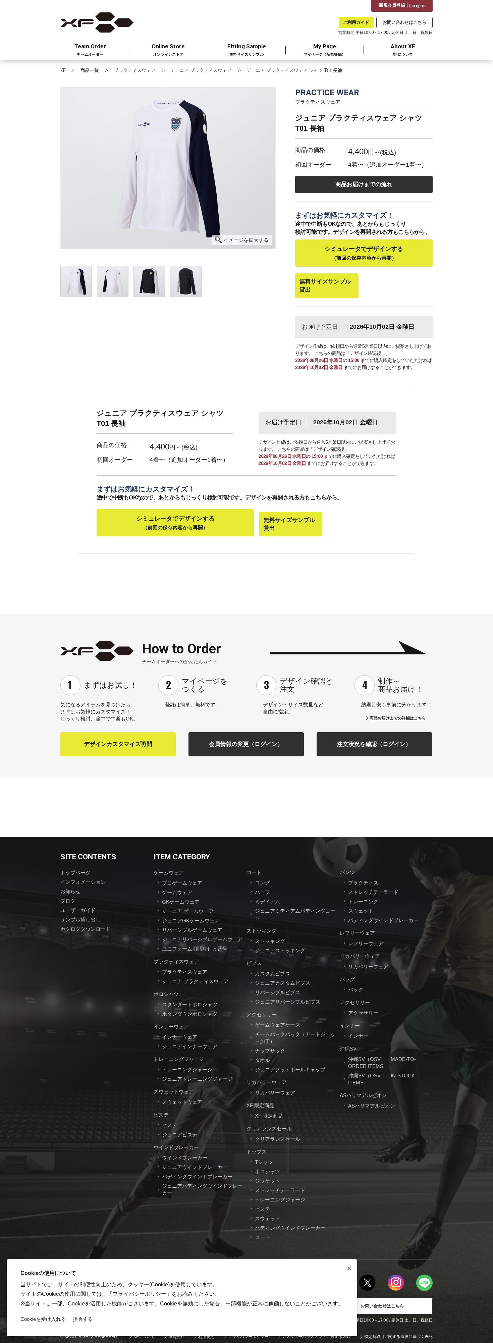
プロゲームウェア (182, 883)
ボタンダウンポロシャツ (189, 1014)
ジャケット (267, 1181)
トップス (256, 1151)
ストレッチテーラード (280, 1190)
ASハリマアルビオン (363, 1095)
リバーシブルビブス (277, 992)
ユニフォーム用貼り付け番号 (194, 949)
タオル (262, 1060)
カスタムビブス (272, 973)
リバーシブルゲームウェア (192, 930)
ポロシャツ (166, 994)
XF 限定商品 (260, 1105)
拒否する (83, 1319)
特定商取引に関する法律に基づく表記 (398, 1336)
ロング (262, 882)
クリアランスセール (269, 1128)
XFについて (144, 1336)
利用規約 (206, 1336)
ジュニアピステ (179, 1134)
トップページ (75, 872)
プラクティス (363, 882)
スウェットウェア (174, 1091)
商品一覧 (89, 70)
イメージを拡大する (246, 240)
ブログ (67, 901)
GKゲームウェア (181, 902)
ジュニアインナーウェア (189, 1046)
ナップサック (270, 1051)
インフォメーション (83, 882)
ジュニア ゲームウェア (188, 911)
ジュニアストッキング (280, 950)
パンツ (347, 872)
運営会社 (176, 1336)
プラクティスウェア (135, 70)
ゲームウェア (169, 872)
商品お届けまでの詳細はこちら (398, 718)
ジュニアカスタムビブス (282, 983)
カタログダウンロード (85, 929)
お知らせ (70, 891)
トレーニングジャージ (179, 1059)
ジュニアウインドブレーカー (194, 1167)
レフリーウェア (357, 933)
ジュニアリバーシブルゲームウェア (202, 939)
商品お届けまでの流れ (363, 184)
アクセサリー (261, 1014)
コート (254, 872)
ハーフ (262, 892)
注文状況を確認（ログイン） (374, 744)
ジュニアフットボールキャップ (290, 1069)
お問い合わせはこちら (404, 22)
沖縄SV (348, 1049)
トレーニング (363, 901)
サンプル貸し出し (80, 919)
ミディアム (267, 901)
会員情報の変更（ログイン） (246, 744)
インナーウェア (171, 1026)
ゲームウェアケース (277, 1025)
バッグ (347, 979)
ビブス (254, 963)
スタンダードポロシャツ (189, 1004)
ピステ (161, 1115)
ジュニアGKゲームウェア (191, 920)
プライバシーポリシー (248, 1336)
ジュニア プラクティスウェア (201, 70)
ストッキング (261, 930)
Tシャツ (264, 1162)
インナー (350, 1025)
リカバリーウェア (266, 1082)
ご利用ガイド (356, 22)
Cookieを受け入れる (43, 1319)
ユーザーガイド (78, 910)
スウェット (267, 1218)
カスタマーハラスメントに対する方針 (316, 1336)
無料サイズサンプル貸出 (325, 285)
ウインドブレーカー (176, 1147)
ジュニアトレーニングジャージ (197, 1079)
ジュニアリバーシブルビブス (287, 1002)
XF (62, 70)
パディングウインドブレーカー (197, 1176)
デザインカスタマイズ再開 (118, 744)
